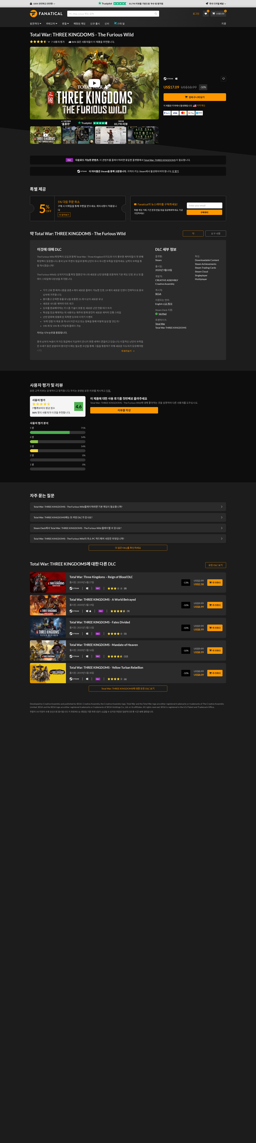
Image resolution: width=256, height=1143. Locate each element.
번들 (64, 23)
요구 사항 (215, 233)
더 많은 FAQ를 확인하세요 (128, 547)
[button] (42, 3)
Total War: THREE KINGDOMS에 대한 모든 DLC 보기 (128, 688)
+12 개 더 (167, 303)
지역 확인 (201, 105)
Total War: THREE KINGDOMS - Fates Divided (99, 622)
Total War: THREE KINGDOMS (160, 160)
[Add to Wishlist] (223, 78)
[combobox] (128, 14)
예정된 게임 (79, 23)
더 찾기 (175, 171)
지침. (108, 390)
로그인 (196, 13)
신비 (107, 23)
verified (163, 313)
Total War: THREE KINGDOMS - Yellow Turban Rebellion (106, 667)
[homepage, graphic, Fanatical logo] (46, 13)
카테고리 (50, 23)
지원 (223, 23)
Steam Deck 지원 (163, 310)
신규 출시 (95, 23)
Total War (160, 323)
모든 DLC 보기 (216, 565)
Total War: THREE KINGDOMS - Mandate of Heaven (103, 645)
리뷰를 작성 (124, 410)
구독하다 (204, 212)
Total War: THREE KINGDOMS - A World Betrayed (102, 599)
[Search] (156, 14)
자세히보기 (126, 351)
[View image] (45, 135)
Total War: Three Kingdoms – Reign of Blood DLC (101, 577)
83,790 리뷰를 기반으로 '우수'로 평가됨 (146, 3)
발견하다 (34, 23)
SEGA (158, 293)
